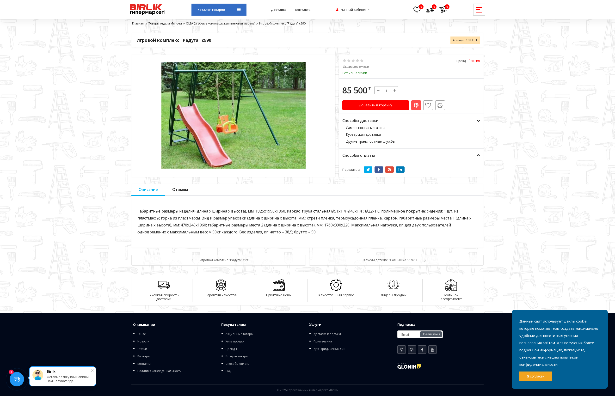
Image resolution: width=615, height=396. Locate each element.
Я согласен (536, 376)
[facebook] (422, 349)
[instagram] (401, 349)
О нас (141, 334)
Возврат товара (237, 356)
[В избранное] (428, 105)
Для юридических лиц (329, 349)
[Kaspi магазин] (416, 105)
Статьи (142, 349)
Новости (143, 341)
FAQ (228, 371)
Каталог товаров (211, 9)
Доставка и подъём (327, 334)
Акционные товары (239, 334)
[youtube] (432, 349)
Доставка (279, 9)
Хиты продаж (235, 341)
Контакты (303, 9)
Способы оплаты (238, 364)
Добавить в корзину (375, 105)
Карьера (143, 356)
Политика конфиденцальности (159, 371)
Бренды (231, 349)
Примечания (323, 341)
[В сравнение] (440, 105)
